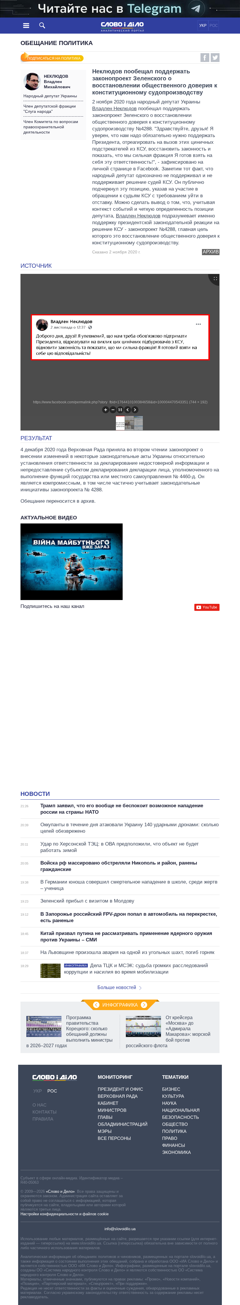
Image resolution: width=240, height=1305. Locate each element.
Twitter (215, 57)
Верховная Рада (118, 1096)
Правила (42, 1118)
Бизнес (171, 1089)
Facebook (204, 57)
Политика (174, 1131)
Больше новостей (116, 987)
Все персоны (114, 1138)
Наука (169, 1103)
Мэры (105, 1131)
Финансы (173, 1145)
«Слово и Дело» (60, 1191)
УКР (203, 25)
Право (169, 1138)
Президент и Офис (120, 1089)
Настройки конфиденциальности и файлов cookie (64, 1214)
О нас (39, 1104)
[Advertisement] (120, 669)
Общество (175, 1124)
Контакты (44, 1111)
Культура (173, 1096)
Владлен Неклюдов (114, 108)
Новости (35, 794)
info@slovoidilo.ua (120, 1229)
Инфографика (120, 1004)
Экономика (176, 1152)
